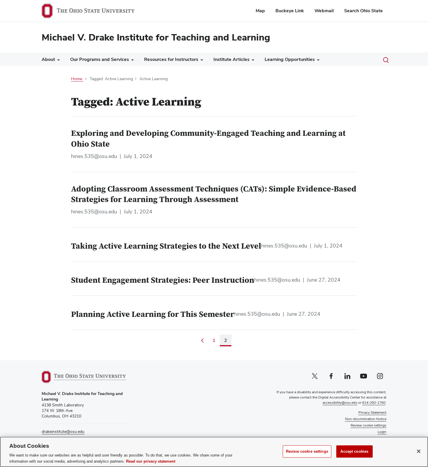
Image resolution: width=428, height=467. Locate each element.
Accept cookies (354, 451)
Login (382, 431)
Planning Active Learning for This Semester (152, 314)
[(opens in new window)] (84, 377)
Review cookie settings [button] (368, 425)
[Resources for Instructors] (200, 61)
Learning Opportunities (290, 59)
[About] (57, 61)
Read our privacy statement (150, 461)
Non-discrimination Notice (365, 419)
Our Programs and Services (99, 59)
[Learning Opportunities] (317, 61)
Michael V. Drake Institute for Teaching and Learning (156, 37)
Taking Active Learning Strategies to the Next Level (166, 246)
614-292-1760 (373, 402)
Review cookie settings (307, 451)
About (48, 59)
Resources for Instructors (171, 59)
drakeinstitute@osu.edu (63, 431)
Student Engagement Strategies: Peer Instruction (162, 280)
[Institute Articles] (252, 61)
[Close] (418, 451)
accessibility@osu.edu (340, 402)
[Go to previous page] (202, 340)
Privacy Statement (372, 412)
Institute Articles (231, 59)
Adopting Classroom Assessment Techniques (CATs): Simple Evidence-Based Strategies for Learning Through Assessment (213, 194)
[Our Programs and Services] (131, 61)
